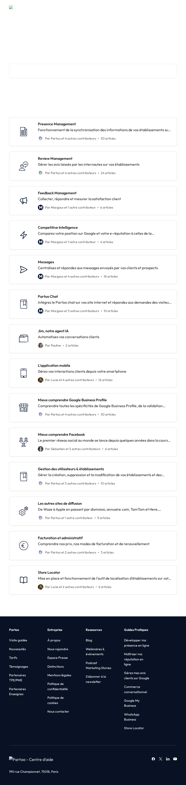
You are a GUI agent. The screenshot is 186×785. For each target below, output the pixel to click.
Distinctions (55, 666)
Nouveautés (17, 649)
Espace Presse (57, 658)
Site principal (141, 7)
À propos (53, 640)
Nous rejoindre (57, 649)
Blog (89, 640)
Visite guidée (18, 640)
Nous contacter (58, 711)
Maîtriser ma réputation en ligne (133, 659)
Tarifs (13, 658)
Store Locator (134, 728)
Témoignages (18, 666)
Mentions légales (59, 675)
